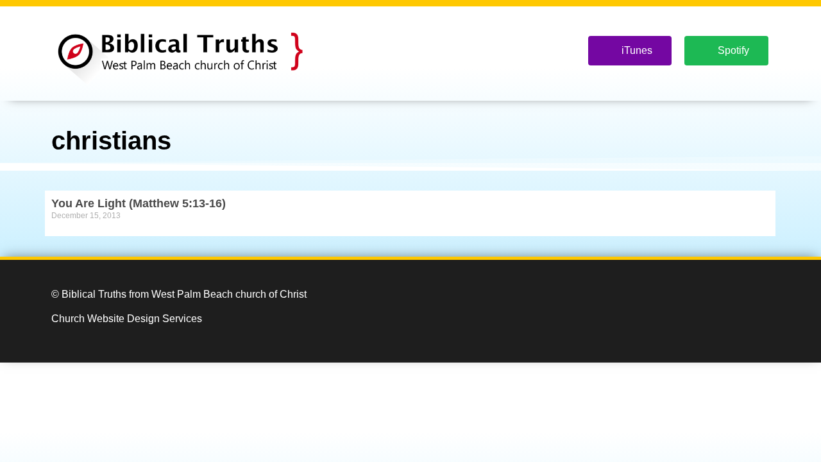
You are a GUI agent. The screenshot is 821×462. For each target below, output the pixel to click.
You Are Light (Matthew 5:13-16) (138, 203)
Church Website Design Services (126, 318)
